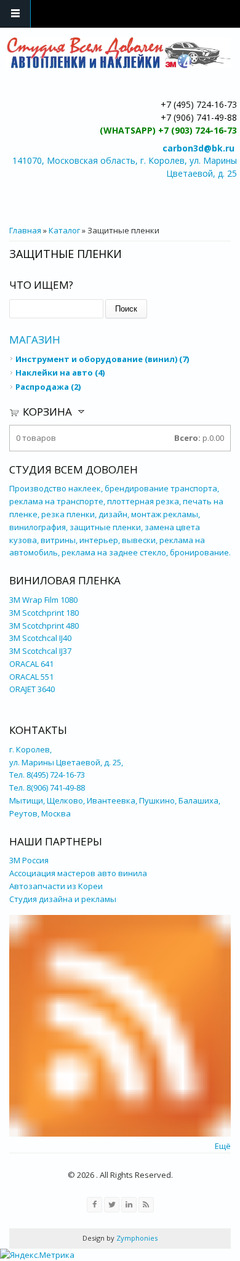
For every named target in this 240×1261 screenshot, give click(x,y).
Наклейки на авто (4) (60, 372)
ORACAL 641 (31, 663)
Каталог (64, 230)
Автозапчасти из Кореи (57, 886)
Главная (25, 230)
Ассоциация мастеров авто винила (78, 873)
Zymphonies (136, 1238)
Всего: (187, 437)
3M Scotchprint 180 (44, 612)
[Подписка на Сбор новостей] (120, 1133)
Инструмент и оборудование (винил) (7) (102, 359)
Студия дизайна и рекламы (62, 898)
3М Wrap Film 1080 (43, 599)
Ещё (223, 1145)
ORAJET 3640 (32, 689)
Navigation (15, 14)
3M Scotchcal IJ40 (40, 637)
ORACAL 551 (31, 676)
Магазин (34, 339)
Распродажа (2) (48, 386)
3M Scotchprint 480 (44, 625)
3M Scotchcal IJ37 (40, 650)
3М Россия (29, 860)
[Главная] (118, 52)
